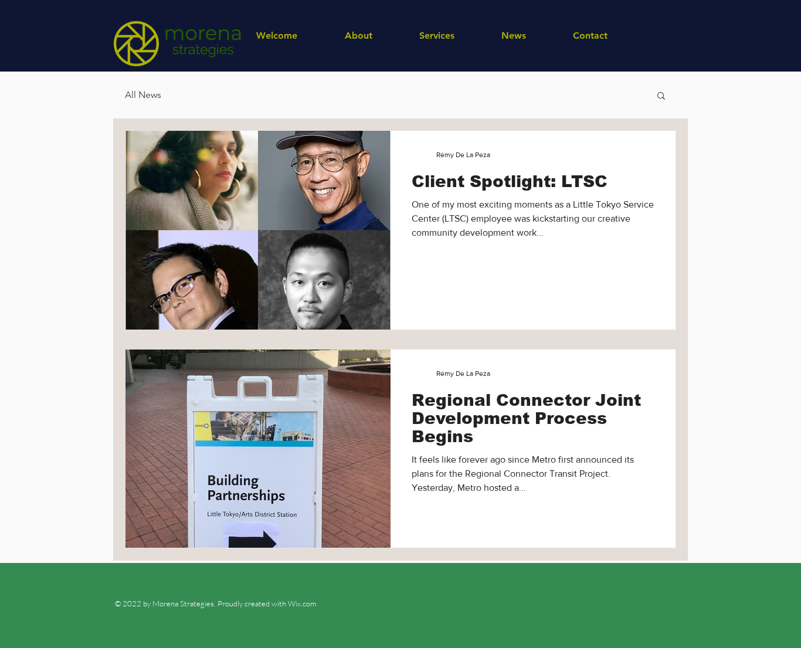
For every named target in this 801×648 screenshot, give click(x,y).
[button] (661, 96)
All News (143, 94)
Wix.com (301, 603)
